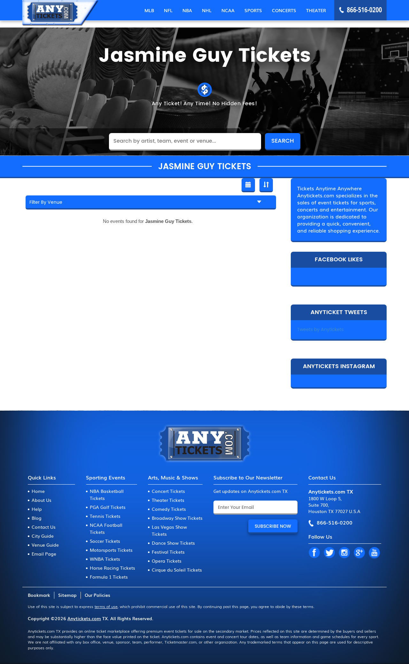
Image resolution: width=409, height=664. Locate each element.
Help (37, 509)
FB (314, 553)
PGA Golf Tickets (108, 507)
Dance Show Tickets (173, 543)
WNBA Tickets (105, 559)
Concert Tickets (168, 491)
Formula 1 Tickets (109, 576)
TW (329, 553)
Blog (37, 518)
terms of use (106, 606)
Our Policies (97, 595)
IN (344, 553)
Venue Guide (45, 544)
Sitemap (67, 595)
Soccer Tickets (105, 541)
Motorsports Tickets (111, 550)
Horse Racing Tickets (112, 568)
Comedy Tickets (169, 509)
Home (38, 491)
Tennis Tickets (105, 516)
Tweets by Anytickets (320, 329)
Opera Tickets (166, 560)
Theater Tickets (168, 500)
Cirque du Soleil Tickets (177, 569)
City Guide (43, 536)
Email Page (44, 553)
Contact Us (44, 527)
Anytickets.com (84, 618)
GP (359, 553)
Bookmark (39, 595)
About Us (41, 500)
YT (374, 553)
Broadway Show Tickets (177, 518)
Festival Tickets (168, 552)
